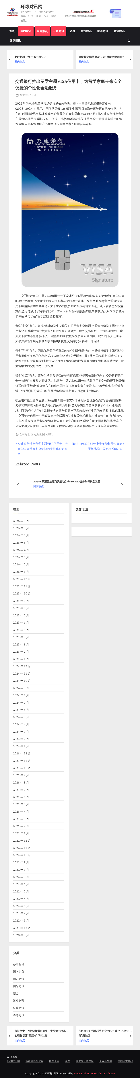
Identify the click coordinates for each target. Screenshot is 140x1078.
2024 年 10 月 (22, 680)
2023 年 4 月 (21, 811)
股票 (67, 1061)
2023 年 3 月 (21, 819)
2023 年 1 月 (21, 833)
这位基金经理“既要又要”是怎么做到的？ (102, 56)
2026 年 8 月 (21, 521)
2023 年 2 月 (21, 826)
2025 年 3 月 (21, 644)
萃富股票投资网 (34, 1061)
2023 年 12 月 (22, 753)
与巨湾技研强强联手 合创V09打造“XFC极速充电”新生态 (105, 1033)
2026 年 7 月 (21, 528)
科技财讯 (86, 31)
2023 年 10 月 (22, 768)
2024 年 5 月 (21, 717)
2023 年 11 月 (22, 760)
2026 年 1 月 (21, 571)
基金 (72, 31)
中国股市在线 (125, 1061)
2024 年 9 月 (21, 688)
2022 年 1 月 (21, 920)
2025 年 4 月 (21, 637)
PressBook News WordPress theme (94, 1073)
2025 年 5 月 (21, 630)
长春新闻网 (105, 1061)
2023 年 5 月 (21, 804)
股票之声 (54, 1061)
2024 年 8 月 (21, 695)
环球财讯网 (31, 6)
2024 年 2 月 (21, 739)
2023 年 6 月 (21, 797)
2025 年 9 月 (21, 601)
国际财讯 (15, 40)
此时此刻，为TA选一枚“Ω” (30, 56)
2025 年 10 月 (22, 593)
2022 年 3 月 (21, 906)
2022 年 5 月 (21, 891)
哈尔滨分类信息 (85, 1061)
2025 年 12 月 (22, 579)
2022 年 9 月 (21, 862)
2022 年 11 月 (22, 848)
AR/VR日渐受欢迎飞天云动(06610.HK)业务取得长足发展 (55, 481)
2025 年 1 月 (21, 659)
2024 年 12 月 (22, 666)
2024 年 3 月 (21, 731)
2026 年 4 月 (21, 550)
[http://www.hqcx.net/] (97, 13)
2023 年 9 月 (21, 775)
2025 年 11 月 (22, 586)
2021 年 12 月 (22, 928)
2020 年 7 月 (21, 935)
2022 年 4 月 (21, 898)
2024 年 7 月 (21, 702)
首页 (12, 31)
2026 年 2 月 (21, 564)
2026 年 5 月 (21, 542)
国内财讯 (25, 31)
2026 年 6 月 (21, 535)
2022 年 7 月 (21, 877)
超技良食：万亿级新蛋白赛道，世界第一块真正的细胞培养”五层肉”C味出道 (41, 1033)
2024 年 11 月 (22, 673)
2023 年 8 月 (21, 782)
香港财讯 (119, 31)
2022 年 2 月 (21, 913)
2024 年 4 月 (21, 724)
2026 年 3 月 (21, 557)
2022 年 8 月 (21, 869)
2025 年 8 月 (21, 608)
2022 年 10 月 (22, 855)
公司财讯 (58, 31)
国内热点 (42, 31)
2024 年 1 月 (21, 746)
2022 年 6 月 (21, 884)
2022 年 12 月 (22, 840)
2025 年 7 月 (21, 615)
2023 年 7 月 (21, 790)
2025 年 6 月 (21, 622)
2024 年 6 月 (21, 709)
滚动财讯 (102, 31)
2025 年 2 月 (21, 651)
